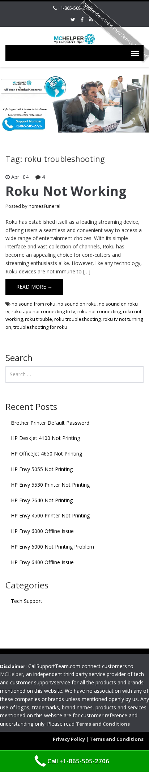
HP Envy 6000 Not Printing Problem (52, 546)
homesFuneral (44, 206)
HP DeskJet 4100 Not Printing (45, 438)
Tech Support (26, 600)
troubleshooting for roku (40, 327)
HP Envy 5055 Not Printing (42, 469)
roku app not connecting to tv (43, 311)
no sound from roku (33, 304)
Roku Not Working (66, 191)
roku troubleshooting (77, 319)
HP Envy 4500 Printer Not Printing (50, 515)
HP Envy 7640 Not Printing (42, 500)
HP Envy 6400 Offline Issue (42, 562)
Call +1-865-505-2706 (78, 761)
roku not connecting (99, 311)
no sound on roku (77, 304)
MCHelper (11, 674)
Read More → (34, 286)
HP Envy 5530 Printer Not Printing (50, 484)
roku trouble (38, 319)
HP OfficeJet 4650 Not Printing (46, 453)
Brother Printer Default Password (50, 422)
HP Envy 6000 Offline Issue (42, 531)
